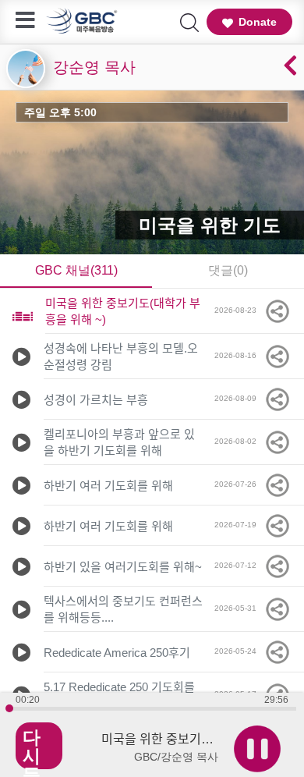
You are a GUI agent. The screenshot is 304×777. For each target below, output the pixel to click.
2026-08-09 (238, 398)
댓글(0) (228, 270)
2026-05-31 (238, 608)
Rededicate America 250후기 (117, 652)
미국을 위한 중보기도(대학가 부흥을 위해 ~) (122, 311)
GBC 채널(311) (76, 270)
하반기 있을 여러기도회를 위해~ (123, 566)
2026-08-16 (238, 355)
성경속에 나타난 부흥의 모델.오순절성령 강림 (121, 356)
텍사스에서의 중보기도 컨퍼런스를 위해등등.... (123, 609)
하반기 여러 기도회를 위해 (108, 485)
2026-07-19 (238, 524)
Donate (258, 22)
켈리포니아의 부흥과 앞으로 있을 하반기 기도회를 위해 (119, 442)
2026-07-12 (238, 565)
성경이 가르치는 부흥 (96, 399)
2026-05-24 (238, 651)
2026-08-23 (238, 310)
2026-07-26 (238, 484)
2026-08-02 (238, 441)
